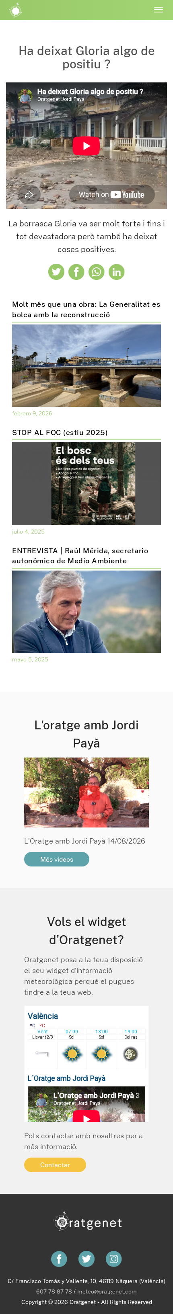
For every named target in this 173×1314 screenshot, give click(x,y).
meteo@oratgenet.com (107, 1291)
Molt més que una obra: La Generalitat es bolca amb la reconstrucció (86, 309)
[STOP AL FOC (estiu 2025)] (86, 483)
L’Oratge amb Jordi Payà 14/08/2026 (84, 840)
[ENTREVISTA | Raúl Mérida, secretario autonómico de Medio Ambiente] (86, 611)
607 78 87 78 (54, 1291)
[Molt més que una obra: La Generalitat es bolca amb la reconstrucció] (86, 365)
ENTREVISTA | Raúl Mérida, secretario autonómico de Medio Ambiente (80, 555)
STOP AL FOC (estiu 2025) (60, 432)
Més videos (56, 859)
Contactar (55, 1165)
